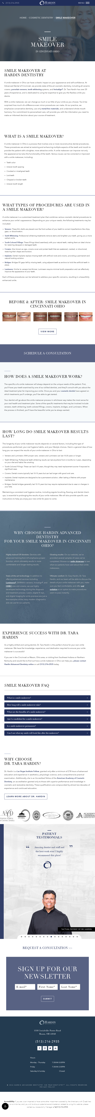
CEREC (9, 586)
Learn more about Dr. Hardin (25, 796)
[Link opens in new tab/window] (7, 815)
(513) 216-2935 (12, 3)
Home (23, 17)
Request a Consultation (45, 948)
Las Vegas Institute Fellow (28, 771)
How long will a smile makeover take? (24, 705)
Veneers (8, 229)
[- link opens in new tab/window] (68, 815)
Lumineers (9, 269)
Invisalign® (58, 89)
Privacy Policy (47, 1087)
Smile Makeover (65, 17)
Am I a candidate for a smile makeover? (24, 719)
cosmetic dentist (68, 391)
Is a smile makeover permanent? (21, 726)
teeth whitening (35, 89)
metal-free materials (50, 108)
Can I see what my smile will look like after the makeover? (33, 733)
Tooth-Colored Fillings (14, 242)
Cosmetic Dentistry (41, 17)
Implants (8, 256)
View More (47, 331)
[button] (5, 1106)
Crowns (8, 249)
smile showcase (77, 561)
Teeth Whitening (11, 236)
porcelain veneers (19, 89)
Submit (47, 999)
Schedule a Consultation (47, 353)
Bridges (8, 262)
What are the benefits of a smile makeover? (26, 712)
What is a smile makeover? (19, 698)
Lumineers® (11, 582)
